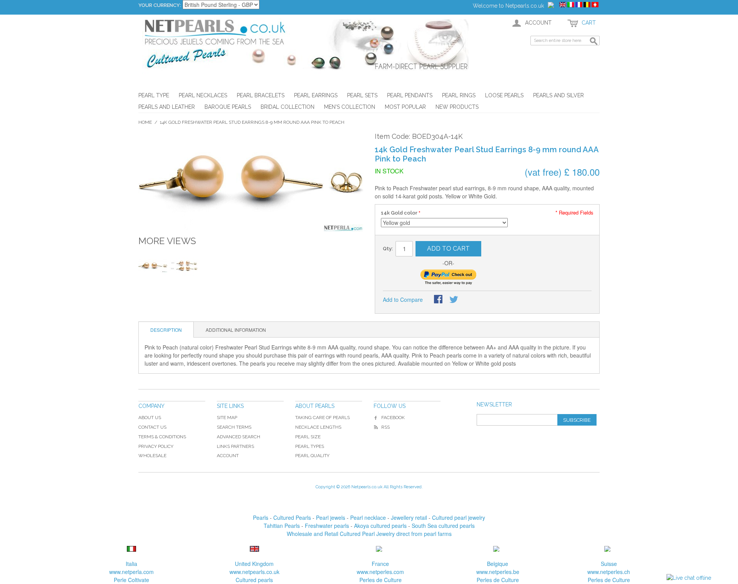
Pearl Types (309, 446)
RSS (385, 427)
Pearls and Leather (166, 107)
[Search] (594, 41)
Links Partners (235, 446)
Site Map (227, 417)
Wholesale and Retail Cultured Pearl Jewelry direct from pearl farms (369, 533)
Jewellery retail (409, 517)
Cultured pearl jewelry (458, 517)
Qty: (388, 248)
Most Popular (405, 107)
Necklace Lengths (318, 427)
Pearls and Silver (558, 95)
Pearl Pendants (409, 95)
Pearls (260, 517)
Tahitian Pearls (282, 525)
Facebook (393, 417)
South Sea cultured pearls (443, 525)
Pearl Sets (362, 95)
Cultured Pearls (292, 517)
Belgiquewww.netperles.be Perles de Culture (497, 572)
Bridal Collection (287, 107)
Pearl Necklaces (203, 95)
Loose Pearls (504, 95)
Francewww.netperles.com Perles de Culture (380, 572)
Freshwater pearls (327, 525)
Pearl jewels (330, 517)
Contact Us (152, 427)
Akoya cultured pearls (380, 525)
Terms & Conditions (162, 436)
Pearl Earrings (315, 95)
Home (145, 122)
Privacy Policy (155, 446)
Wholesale (152, 455)
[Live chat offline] (689, 578)
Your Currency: (159, 5)
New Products (457, 107)
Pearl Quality (312, 455)
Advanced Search (238, 436)
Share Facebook (439, 300)
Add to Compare (403, 299)
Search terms (234, 427)
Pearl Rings (458, 95)
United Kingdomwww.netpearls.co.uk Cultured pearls (254, 572)
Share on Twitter (454, 300)
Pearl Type (153, 95)
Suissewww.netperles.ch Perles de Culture (608, 572)
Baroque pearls (227, 107)
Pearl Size (308, 436)
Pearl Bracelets (260, 95)
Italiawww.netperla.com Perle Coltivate (131, 572)
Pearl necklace (368, 517)
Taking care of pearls (322, 417)
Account (228, 455)
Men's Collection (349, 107)
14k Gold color (399, 213)
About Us (149, 417)
